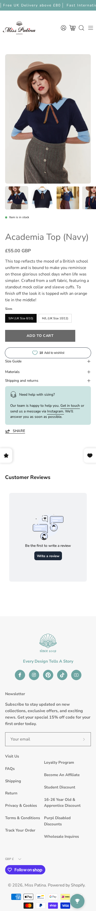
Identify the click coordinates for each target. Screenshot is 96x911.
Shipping (13, 781)
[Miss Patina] (19, 27)
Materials (12, 371)
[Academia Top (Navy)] (16, 197)
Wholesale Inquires (61, 836)
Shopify (77, 885)
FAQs (10, 768)
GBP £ (9, 859)
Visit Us (12, 756)
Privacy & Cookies (21, 805)
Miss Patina (35, 885)
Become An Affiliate (62, 774)
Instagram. (55, 411)
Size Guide (13, 361)
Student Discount (59, 787)
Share (19, 431)
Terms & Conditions (22, 817)
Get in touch (70, 405)
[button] (81, 28)
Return (11, 793)
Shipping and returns (21, 380)
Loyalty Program (59, 762)
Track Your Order (20, 830)
